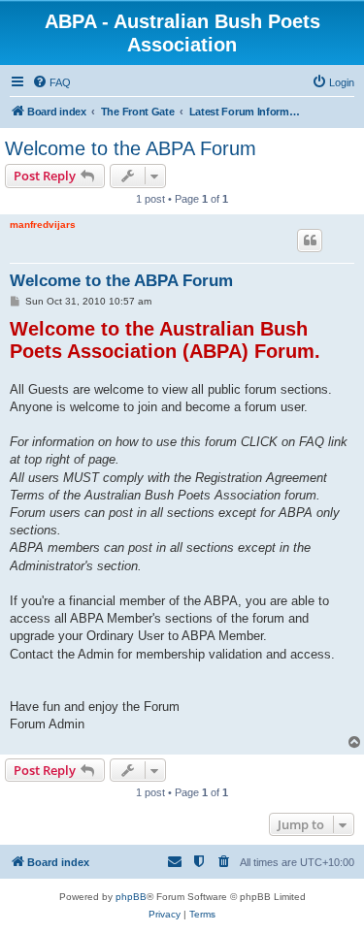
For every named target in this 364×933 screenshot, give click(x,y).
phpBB (131, 896)
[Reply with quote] (309, 240)
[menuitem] (51, 82)
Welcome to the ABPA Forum (130, 148)
